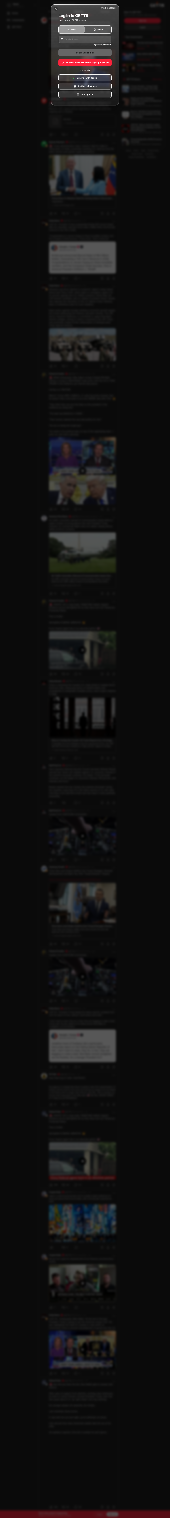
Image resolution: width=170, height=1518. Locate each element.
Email (73, 29)
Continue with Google (87, 78)
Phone (100, 29)
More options (87, 94)
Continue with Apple (87, 86)
